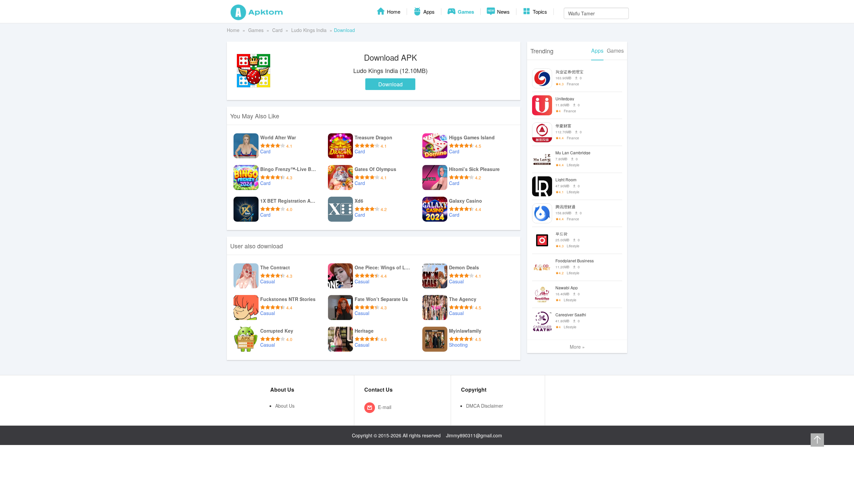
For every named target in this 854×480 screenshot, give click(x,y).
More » (577, 346)
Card (277, 30)
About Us (285, 405)
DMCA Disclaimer (484, 405)
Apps (428, 11)
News (503, 11)
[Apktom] (257, 11)
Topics (539, 11)
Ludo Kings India (309, 30)
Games (465, 11)
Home (393, 11)
